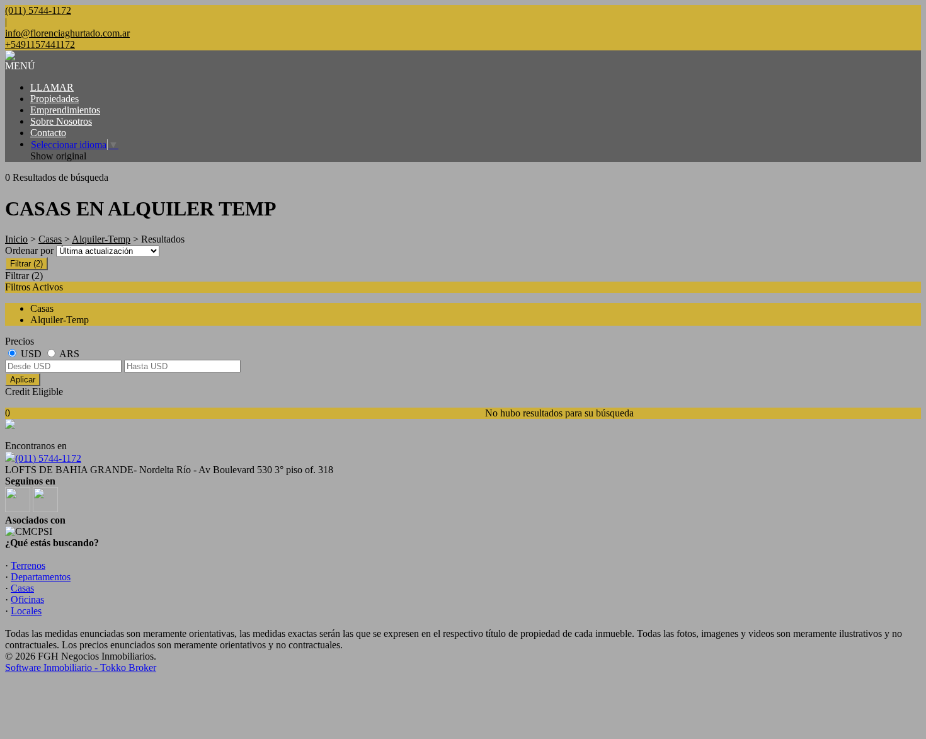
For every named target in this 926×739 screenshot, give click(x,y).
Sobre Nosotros (61, 121)
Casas (50, 239)
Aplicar (22, 379)
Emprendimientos (65, 110)
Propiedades (54, 98)
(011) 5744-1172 (48, 458)
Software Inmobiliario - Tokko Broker (80, 667)
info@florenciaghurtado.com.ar (67, 33)
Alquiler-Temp (101, 239)
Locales (26, 610)
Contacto (48, 132)
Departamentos (41, 576)
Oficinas (27, 599)
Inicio (16, 239)
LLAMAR (52, 87)
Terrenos (28, 565)
